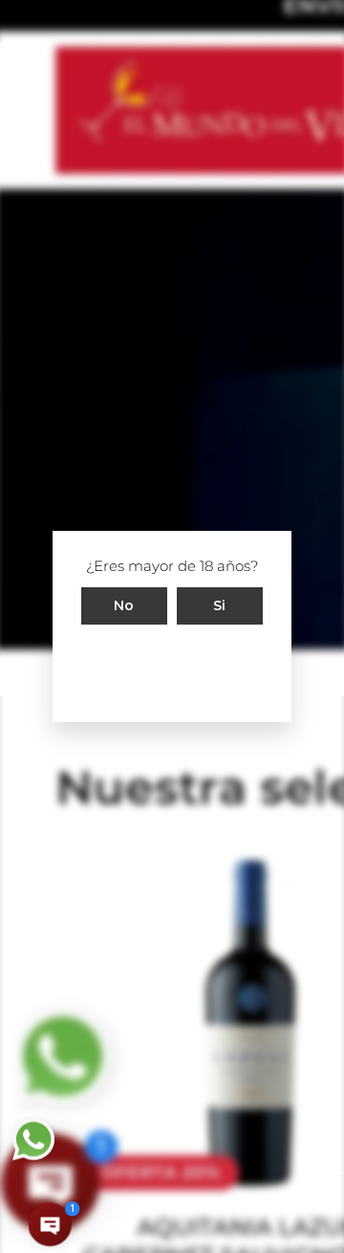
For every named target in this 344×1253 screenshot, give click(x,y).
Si (219, 605)
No (124, 605)
